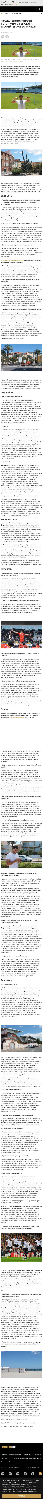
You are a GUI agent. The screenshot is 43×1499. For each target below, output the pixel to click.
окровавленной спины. (17, 717)
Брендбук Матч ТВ (6, 1458)
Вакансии (4, 1462)
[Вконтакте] (2, 1473)
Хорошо (21, 1496)
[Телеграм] (10, 1473)
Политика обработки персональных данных (27, 1458)
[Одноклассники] (32, 1473)
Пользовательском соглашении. (14, 1486)
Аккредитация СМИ (15, 1454)
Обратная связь (30, 1462)
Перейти (13, 4)
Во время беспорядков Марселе (12, 260)
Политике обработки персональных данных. (19, 1483)
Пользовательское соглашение (33, 1468)
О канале (4, 1454)
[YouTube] (17, 1473)
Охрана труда (28, 1454)
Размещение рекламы (16, 1462)
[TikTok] (25, 1473)
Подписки (38, 1454)
